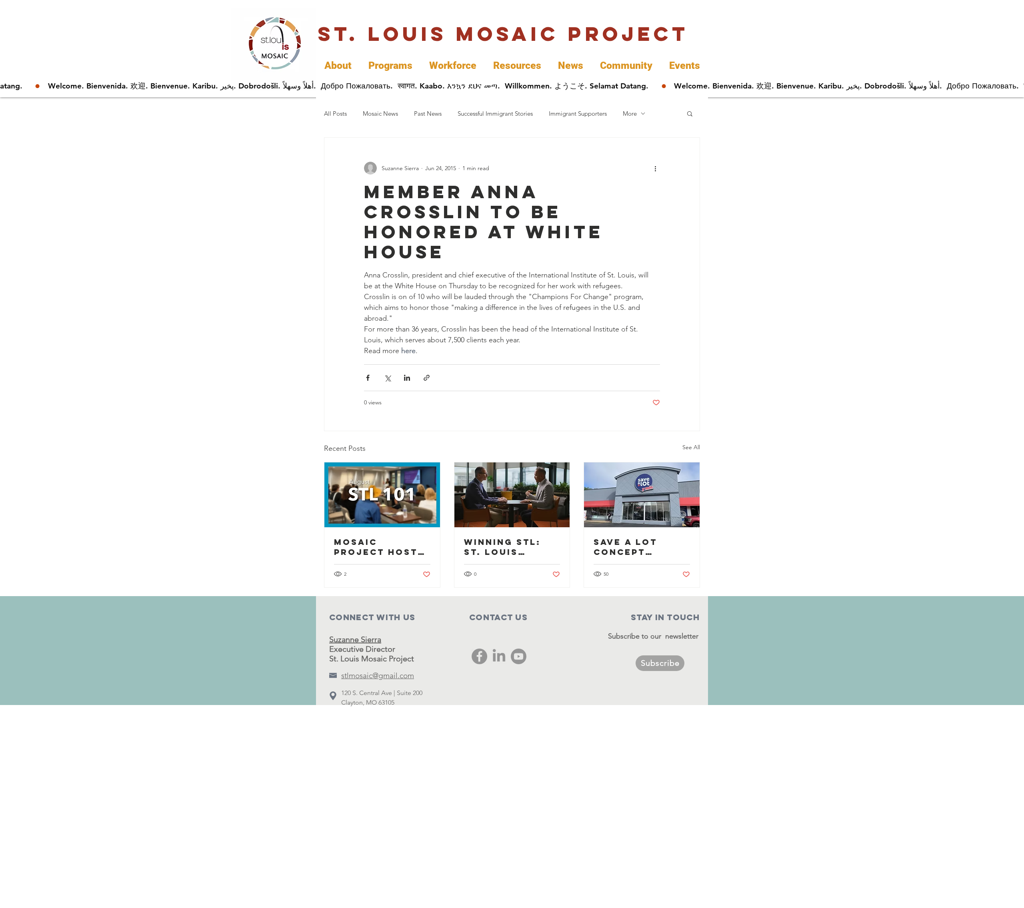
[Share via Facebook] (368, 378)
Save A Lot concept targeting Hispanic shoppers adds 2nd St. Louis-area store (639, 547)
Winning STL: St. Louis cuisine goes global (503, 547)
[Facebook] (479, 656)
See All (691, 447)
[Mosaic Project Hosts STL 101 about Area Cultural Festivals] (382, 494)
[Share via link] (426, 378)
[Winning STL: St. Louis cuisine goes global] (512, 494)
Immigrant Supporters (578, 113)
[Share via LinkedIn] (407, 378)
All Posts (335, 113)
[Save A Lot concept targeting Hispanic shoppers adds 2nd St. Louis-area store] (642, 494)
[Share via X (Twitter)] (387, 378)
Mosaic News (380, 113)
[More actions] (655, 168)
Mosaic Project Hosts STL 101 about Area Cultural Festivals (379, 547)
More (630, 113)
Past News (428, 113)
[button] (690, 113)
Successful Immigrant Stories (495, 113)
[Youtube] (518, 656)
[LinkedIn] (499, 656)
